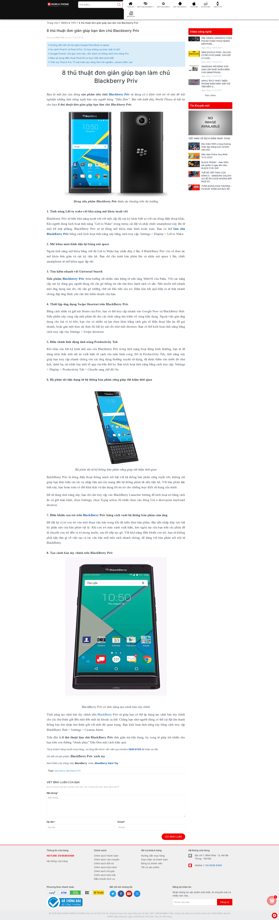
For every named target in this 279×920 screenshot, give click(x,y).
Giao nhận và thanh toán (154, 859)
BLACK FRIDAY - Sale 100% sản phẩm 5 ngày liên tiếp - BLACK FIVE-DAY (215, 165)
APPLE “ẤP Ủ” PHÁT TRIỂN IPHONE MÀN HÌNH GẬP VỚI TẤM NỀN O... (215, 83)
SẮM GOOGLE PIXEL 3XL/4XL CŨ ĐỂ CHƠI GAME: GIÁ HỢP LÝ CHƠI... (216, 55)
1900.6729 (134, 749)
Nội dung (52, 793)
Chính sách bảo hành (105, 867)
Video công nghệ (201, 31)
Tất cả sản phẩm (150, 867)
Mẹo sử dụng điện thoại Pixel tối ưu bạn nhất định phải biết (82, 58)
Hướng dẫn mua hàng (153, 855)
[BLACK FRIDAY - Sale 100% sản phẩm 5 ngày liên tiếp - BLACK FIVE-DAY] (194, 164)
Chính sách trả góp (104, 871)
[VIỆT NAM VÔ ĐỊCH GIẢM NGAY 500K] (210, 122)
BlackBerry (91, 515)
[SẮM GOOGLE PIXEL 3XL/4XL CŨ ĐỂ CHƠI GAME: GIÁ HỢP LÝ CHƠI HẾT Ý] (194, 54)
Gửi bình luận (173, 836)
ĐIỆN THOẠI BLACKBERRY (145, 7)
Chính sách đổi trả (104, 863)
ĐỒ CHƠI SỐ (131, 16)
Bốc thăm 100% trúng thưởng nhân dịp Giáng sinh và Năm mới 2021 (216, 147)
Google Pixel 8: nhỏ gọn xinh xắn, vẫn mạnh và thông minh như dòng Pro (89, 53)
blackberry (60, 770)
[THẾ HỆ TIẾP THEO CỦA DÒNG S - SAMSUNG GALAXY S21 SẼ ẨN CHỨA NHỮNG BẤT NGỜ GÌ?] (194, 174)
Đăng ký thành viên (151, 863)
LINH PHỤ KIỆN (205, 7)
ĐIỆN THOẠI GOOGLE (163, 7)
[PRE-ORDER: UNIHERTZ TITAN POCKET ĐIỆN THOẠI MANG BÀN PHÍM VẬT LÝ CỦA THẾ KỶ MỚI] (194, 39)
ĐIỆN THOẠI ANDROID (179, 7)
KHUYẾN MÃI (194, 7)
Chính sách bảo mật (105, 875)
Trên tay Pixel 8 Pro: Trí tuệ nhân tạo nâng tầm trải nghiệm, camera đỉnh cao (91, 62)
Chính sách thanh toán (106, 855)
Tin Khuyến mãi (200, 105)
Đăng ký (224, 902)
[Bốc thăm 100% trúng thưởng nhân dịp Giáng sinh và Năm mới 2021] (194, 146)
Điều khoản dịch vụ (104, 878)
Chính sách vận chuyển (106, 859)
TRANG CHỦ (130, 7)
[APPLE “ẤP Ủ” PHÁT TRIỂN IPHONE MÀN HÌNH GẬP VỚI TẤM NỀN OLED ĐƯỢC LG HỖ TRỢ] (194, 82)
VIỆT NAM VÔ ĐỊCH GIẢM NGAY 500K (209, 138)
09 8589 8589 (66, 855)
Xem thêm (210, 95)
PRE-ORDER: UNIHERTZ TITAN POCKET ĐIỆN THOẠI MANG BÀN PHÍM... (216, 41)
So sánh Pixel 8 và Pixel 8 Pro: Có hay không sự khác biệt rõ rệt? (85, 49)
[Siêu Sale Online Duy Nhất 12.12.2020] (194, 156)
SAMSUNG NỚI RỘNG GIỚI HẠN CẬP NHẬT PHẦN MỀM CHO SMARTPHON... (215, 69)
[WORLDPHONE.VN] (58, 3)
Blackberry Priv (73, 278)
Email (121, 821)
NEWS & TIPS (218, 7)
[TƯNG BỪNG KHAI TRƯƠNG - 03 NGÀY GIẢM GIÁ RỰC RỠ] (194, 187)
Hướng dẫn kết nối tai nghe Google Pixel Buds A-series (79, 45)
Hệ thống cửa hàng (57, 861)
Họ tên (51, 821)
